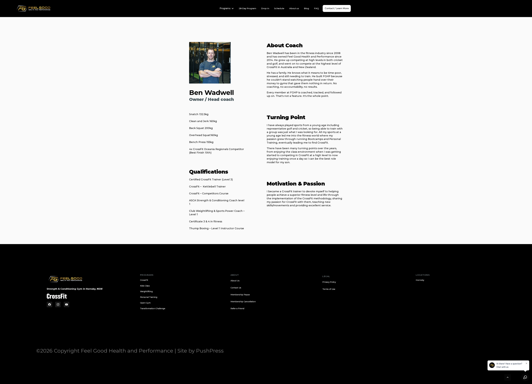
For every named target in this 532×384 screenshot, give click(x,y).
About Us (235, 280)
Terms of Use (328, 289)
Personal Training (148, 297)
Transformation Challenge (152, 308)
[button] (226, 8)
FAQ (316, 8)
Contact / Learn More (337, 8)
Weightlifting (146, 291)
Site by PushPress (200, 351)
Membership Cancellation (243, 301)
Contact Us (236, 287)
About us (294, 8)
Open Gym (145, 303)
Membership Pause (240, 294)
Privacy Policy (329, 282)
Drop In (265, 8)
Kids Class (145, 286)
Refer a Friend (237, 308)
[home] (33, 8)
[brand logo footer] (65, 279)
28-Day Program (247, 8)
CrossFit (144, 280)
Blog (306, 8)
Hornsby (420, 280)
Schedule (279, 8)
